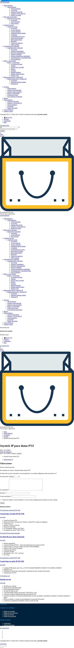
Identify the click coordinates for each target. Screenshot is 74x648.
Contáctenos (7, 121)
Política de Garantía (9, 611)
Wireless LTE (15, 75)
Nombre (3, 493)
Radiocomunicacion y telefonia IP (13, 77)
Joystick (6, 436)
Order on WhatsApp (6, 452)
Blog (5, 122)
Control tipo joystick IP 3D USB (12, 561)
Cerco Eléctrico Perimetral (14, 96)
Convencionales (15, 22)
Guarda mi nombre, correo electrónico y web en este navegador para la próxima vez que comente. (30, 500)
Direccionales (15, 23)
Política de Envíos (9, 614)
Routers (13, 69)
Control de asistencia (17, 43)
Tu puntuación (4, 476)
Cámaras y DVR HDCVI (18, 13)
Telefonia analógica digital (18, 82)
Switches (13, 70)
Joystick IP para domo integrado (12, 537)
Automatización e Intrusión (11, 46)
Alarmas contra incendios (14, 92)
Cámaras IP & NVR (16, 12)
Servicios (6, 87)
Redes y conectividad (10, 61)
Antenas (13, 66)
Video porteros (15, 44)
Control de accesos (12, 95)
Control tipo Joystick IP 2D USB (12, 514)
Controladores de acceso (18, 36)
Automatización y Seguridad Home (21, 57)
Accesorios (14, 10)
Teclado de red (5, 579)
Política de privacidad (10, 616)
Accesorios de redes (16, 64)
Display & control (16, 15)
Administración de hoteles (18, 33)
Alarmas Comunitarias (17, 51)
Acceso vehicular (16, 31)
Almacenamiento (15, 9)
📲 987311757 (8, 117)
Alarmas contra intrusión (14, 90)
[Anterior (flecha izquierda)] (0, 647)
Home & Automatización (18, 53)
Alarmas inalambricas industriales (20, 56)
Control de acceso (9, 25)
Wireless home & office (17, 74)
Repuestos (14, 41)
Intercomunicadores (16, 40)
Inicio (5, 432)
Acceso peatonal (15, 30)
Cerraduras (14, 35)
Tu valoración (4, 490)
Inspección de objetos (17, 38)
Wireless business (16, 72)
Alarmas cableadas (16, 54)
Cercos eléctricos (15, 59)
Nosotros (6, 119)
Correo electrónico (6, 496)
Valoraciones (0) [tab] (8, 459)
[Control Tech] (4, 1)
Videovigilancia (8, 5)
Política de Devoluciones (11, 613)
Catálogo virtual (8, 111)
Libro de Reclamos (9, 625)
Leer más (2, 517)
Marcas (6, 98)
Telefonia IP (14, 84)
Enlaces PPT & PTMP (17, 67)
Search (2, 131)
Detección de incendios (10, 17)
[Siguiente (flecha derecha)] (2, 647)
